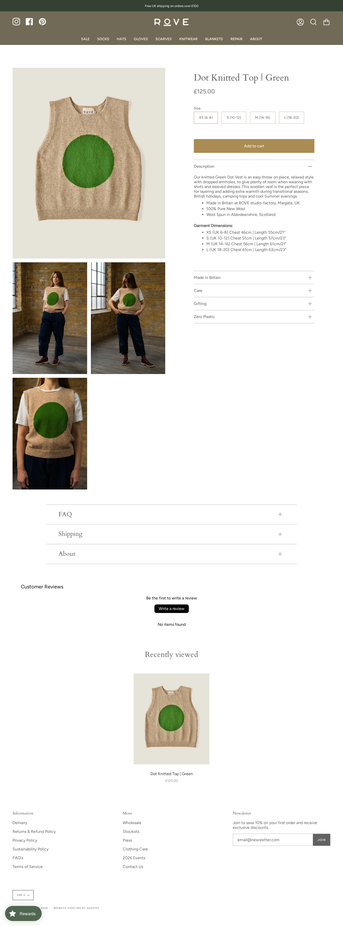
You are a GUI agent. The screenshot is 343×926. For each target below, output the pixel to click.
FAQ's (18, 857)
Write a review (172, 608)
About (67, 554)
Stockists (131, 831)
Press (127, 840)
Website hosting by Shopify (76, 908)
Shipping (70, 534)
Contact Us (133, 866)
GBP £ (21, 895)
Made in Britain (207, 277)
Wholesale (132, 822)
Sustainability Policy (30, 849)
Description (204, 166)
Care (198, 290)
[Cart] (326, 22)
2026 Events (134, 857)
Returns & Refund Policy (34, 831)
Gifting (200, 303)
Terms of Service (28, 866)
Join (321, 840)
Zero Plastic (204, 316)
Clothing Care (135, 849)
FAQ (65, 514)
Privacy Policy (25, 840)
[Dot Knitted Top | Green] (171, 718)
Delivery (20, 822)
